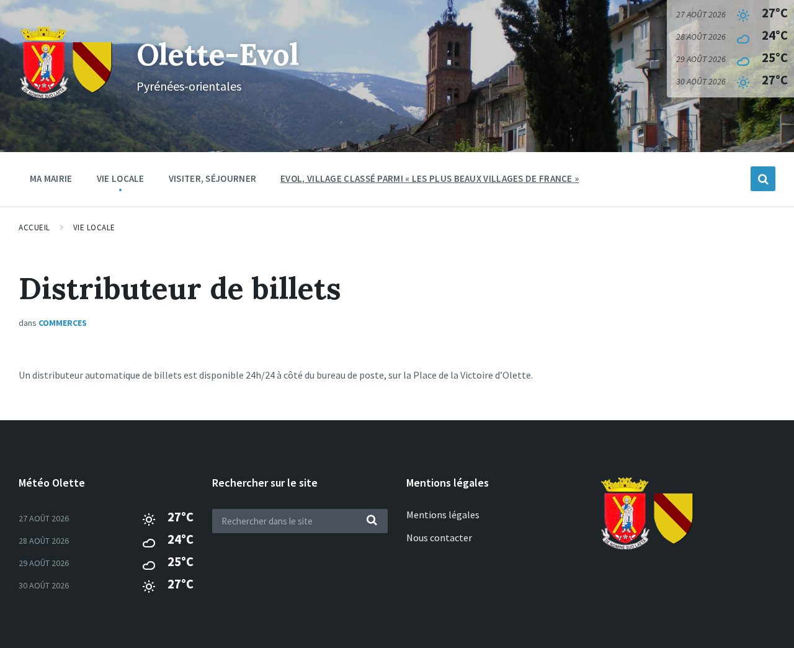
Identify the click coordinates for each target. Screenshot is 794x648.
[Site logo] (68, 97)
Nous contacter (439, 537)
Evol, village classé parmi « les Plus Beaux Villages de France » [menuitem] (429, 178)
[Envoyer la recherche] (372, 520)
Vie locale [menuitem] (121, 178)
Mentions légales (443, 514)
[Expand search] (763, 178)
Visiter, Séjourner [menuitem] (212, 178)
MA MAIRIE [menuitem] (51, 178)
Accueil (34, 227)
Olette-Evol (217, 54)
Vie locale (94, 227)
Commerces (62, 322)
